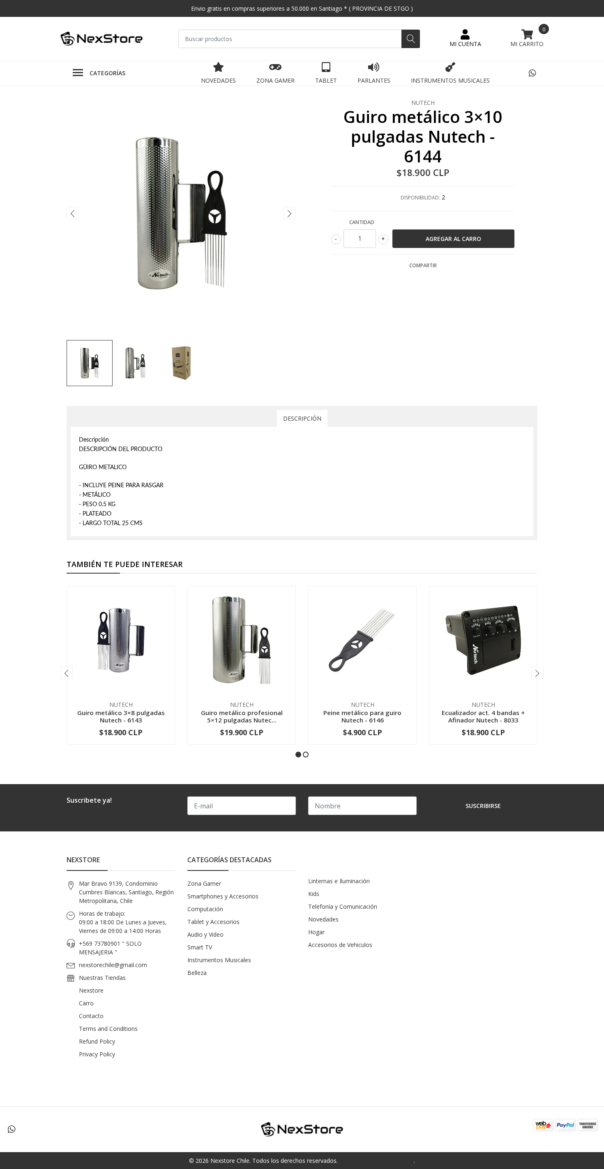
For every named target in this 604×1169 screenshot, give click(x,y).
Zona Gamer (275, 80)
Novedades (218, 80)
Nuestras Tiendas (102, 977)
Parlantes (373, 80)
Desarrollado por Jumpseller (376, 1160)
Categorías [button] (107, 73)
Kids (313, 894)
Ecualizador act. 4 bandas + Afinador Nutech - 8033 (483, 716)
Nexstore (91, 990)
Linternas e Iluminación (339, 881)
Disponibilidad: (420, 197)
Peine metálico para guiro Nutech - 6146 (362, 716)
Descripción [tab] (302, 418)
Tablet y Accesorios (213, 922)
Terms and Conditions (108, 1028)
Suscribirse (483, 806)
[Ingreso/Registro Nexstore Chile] (465, 38)
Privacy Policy (97, 1054)
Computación (205, 909)
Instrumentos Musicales (450, 80)
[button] (298, 754)
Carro (86, 1003)
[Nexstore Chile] (101, 39)
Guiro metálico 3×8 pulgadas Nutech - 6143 (121, 716)
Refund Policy (97, 1041)
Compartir (423, 265)
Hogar (316, 932)
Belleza (197, 973)
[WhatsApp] (532, 73)
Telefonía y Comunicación (342, 906)
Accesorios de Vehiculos (340, 945)
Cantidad (361, 222)
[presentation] (73, 213)
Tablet (326, 80)
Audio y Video (205, 934)
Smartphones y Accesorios (222, 896)
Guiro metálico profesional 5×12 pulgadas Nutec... (242, 716)
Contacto (91, 1016)
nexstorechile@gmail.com (113, 965)
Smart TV (199, 947)
